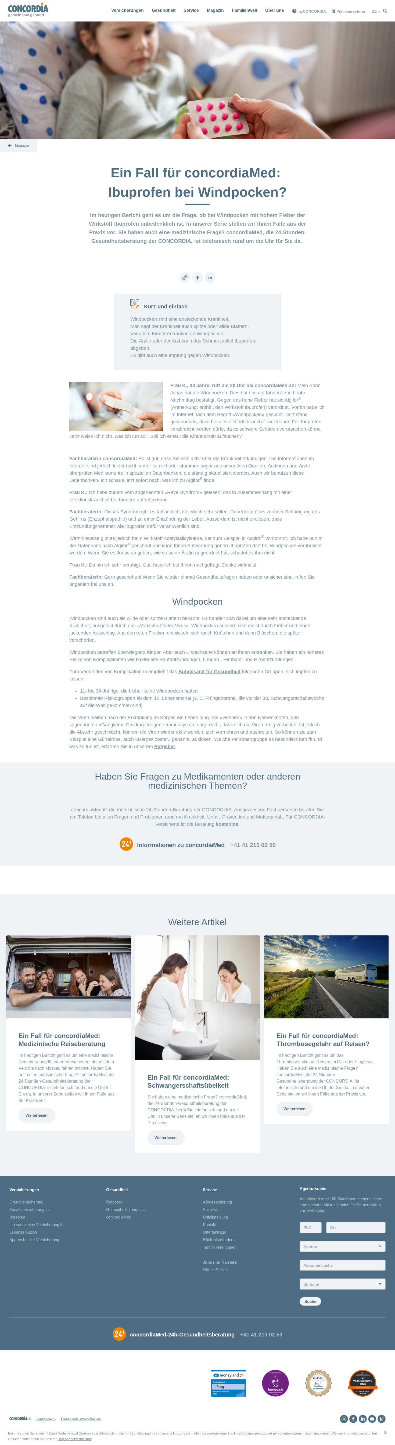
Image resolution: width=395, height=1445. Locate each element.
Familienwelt (244, 10)
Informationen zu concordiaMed (181, 845)
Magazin (215, 10)
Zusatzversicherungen (29, 1209)
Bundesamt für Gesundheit (209, 671)
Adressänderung (217, 1202)
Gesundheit (163, 10)
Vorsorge (17, 1217)
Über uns (274, 10)
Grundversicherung (26, 1202)
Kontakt (209, 1224)
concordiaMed (118, 1217)
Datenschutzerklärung (75, 1439)
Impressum (45, 1419)
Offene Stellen (215, 1269)
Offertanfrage (214, 1232)
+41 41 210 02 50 (253, 845)
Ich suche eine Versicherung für (37, 1224)
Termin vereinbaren (219, 1247)
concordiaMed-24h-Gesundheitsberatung (182, 1335)
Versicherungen (127, 10)
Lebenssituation (23, 1232)
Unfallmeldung (215, 1217)
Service (191, 10)
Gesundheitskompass (125, 1209)
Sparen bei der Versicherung (34, 1239)
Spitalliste (211, 1209)
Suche (310, 1301)
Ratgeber (164, 746)
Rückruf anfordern (219, 1239)
